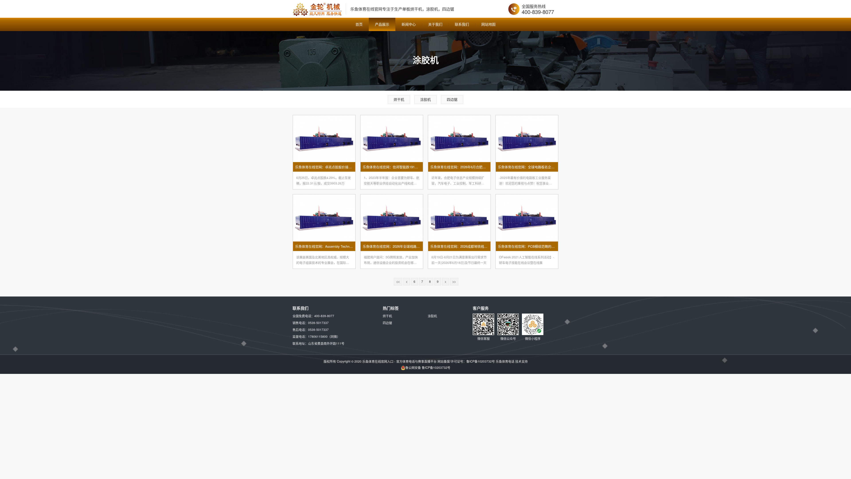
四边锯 (452, 99)
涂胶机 (425, 99)
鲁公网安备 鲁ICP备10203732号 (427, 367)
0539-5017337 (318, 322)
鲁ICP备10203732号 (480, 361)
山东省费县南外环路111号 (326, 343)
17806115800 (318, 336)
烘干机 (399, 99)
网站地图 (488, 24)
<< (398, 281)
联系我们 (462, 24)
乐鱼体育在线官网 (366, 9)
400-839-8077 (538, 12)
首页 (359, 24)
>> (454, 281)
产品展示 (382, 24)
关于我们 (435, 24)
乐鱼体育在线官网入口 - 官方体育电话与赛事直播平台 (399, 361)
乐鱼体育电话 (505, 361)
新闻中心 (409, 24)
